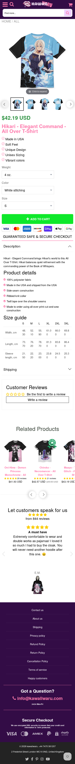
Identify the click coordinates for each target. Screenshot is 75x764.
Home (6, 21)
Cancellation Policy (37, 661)
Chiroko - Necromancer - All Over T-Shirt (45, 471)
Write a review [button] (37, 399)
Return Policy (37, 652)
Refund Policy (37, 644)
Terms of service (37, 669)
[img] (37, 515)
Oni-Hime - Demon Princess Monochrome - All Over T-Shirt (15, 471)
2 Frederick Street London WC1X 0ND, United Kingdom (37, 751)
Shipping (37, 627)
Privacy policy (37, 635)
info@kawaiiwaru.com (40, 698)
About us (37, 618)
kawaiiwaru (32, 746)
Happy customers (37, 678)
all (16, 21)
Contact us (37, 610)
